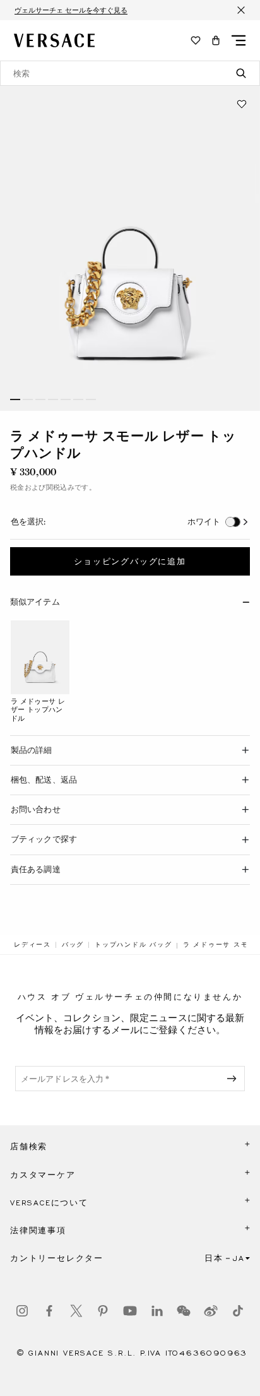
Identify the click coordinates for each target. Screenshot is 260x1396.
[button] (216, 40)
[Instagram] (22, 1310)
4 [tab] (53, 399)
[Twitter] (76, 1310)
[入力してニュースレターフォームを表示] (234, 1078)
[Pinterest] (102, 1310)
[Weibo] (210, 1310)
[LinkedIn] (157, 1310)
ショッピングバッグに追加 (130, 561)
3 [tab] (40, 399)
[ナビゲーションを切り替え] (238, 40)
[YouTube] (130, 1310)
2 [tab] (28, 399)
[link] (32, 944)
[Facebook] (49, 1310)
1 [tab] (15, 399)
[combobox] (130, 73)
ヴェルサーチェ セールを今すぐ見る (71, 10)
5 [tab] (66, 399)
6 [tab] (78, 399)
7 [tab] (91, 399)
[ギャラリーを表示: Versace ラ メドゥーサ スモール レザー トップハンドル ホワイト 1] (130, 248)
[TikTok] (237, 1310)
